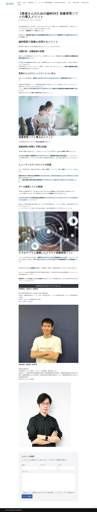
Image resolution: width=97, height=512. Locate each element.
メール (42, 465)
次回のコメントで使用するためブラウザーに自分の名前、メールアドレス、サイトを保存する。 (49, 492)
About (24, 2)
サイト (60, 465)
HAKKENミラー (32, 2)
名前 (24, 465)
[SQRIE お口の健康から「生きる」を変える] (9, 3)
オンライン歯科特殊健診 (45, 2)
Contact (19, 4)
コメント (25, 471)
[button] (65, 2)
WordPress (19, 510)
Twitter (24, 301)
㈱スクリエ (27, 299)
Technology (76, 2)
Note (20, 301)
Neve (6, 510)
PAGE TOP (93, 495)
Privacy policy (85, 2)
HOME (19, 2)
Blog (69, 2)
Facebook (30, 301)
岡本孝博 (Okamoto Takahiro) (27, 20)
